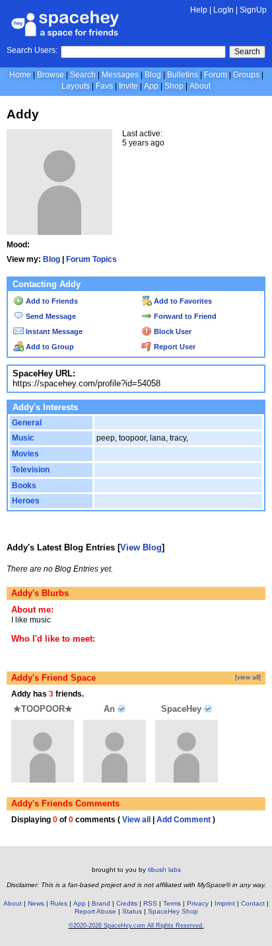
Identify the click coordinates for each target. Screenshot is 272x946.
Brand (101, 903)
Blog (153, 74)
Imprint (225, 903)
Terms (172, 903)
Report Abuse (95, 911)
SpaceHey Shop (173, 911)
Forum (215, 74)
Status (132, 911)
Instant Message (53, 331)
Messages (120, 74)
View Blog (141, 547)
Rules (58, 903)
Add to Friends (51, 301)
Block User (171, 331)
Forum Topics (91, 259)
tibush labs (164, 869)
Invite (128, 86)
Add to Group (49, 347)
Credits (126, 903)
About (200, 86)
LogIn (223, 10)
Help (198, 10)
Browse (50, 74)
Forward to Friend (184, 316)
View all (136, 819)
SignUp (253, 10)
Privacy (198, 903)
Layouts (75, 86)
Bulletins (182, 74)
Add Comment (183, 819)
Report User (173, 347)
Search (247, 51)
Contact (253, 903)
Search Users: (32, 50)
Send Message (50, 316)
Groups (246, 74)
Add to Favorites (182, 301)
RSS (150, 903)
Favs (104, 86)
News (36, 903)
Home (20, 74)
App (151, 86)
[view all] (248, 677)
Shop (174, 86)
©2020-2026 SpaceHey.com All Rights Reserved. (136, 925)
